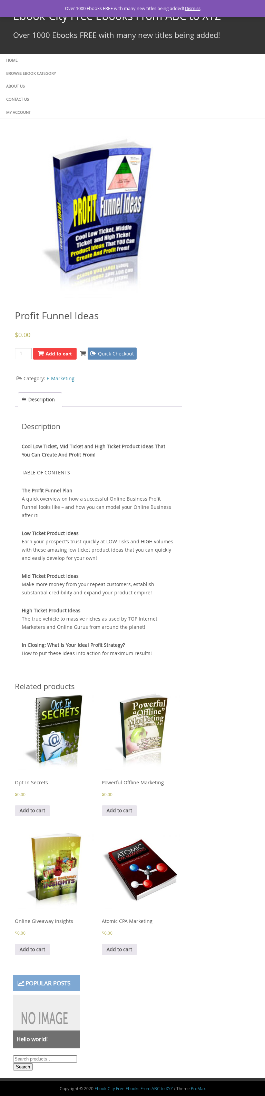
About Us (15, 86)
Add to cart (59, 353)
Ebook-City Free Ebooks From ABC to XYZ (134, 1088)
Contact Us (17, 99)
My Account (18, 112)
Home (12, 60)
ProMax (198, 1088)
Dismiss (192, 8)
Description (41, 399)
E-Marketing (61, 378)
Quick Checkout (116, 353)
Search (23, 1066)
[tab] (40, 399)
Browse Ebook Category (31, 73)
